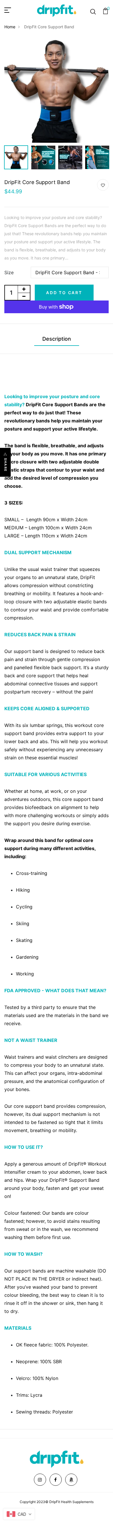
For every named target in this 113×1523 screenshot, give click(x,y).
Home (9, 26)
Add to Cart (64, 292)
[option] (56, 91)
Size (9, 272)
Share (5, 465)
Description (56, 339)
